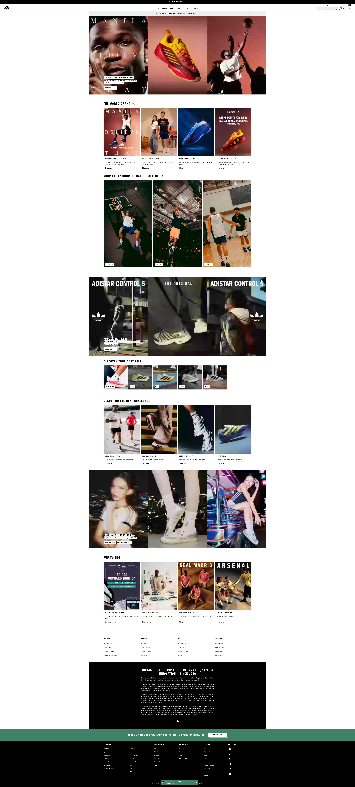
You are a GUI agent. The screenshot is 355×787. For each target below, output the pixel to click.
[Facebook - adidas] (239, 749)
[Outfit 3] (227, 223)
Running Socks (219, 643)
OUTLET (196, 9)
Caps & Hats (218, 651)
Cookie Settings (155, 783)
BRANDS (188, 9)
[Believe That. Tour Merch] (159, 139)
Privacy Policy (164, 783)
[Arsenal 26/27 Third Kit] (233, 593)
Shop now (108, 168)
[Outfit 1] (128, 223)
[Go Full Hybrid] (233, 435)
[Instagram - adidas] (239, 754)
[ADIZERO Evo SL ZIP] (196, 435)
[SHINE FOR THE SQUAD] (196, 139)
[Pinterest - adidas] (239, 764)
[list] (177, 139)
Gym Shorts (144, 655)
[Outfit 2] (177, 223)
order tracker (332, 5)
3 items (157, 264)
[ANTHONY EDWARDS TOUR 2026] (122, 139)
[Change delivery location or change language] (349, 5)
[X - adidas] (239, 759)
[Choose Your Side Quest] (159, 593)
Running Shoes (108, 643)
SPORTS (179, 9)
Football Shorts (145, 647)
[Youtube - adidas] (239, 774)
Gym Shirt (181, 655)
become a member (342, 5)
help (327, 5)
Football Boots (108, 647)
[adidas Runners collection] (122, 435)
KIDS (172, 9)
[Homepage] (7, 8)
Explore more (147, 622)
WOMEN (164, 9)
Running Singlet (182, 643)
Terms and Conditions (175, 783)
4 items (108, 264)
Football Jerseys (182, 647)
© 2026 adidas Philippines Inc (196, 783)
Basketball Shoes (109, 651)
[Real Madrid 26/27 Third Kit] (196, 593)
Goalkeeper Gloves (220, 647)
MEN (157, 9)
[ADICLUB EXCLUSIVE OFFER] (233, 139)
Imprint (184, 783)
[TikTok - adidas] (239, 769)
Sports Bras (218, 655)
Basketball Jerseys (183, 651)
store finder (321, 5)
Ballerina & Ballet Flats (110, 655)
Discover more (110, 622)
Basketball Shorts (146, 651)
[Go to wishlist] (344, 9)
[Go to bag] (349, 9)
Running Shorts (145, 643)
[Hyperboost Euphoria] (159, 435)
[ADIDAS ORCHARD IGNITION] (122, 593)
